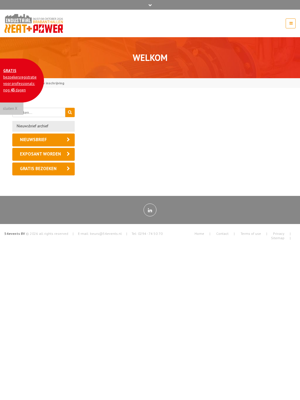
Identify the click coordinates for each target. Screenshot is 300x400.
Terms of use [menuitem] (251, 233)
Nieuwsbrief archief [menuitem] (32, 126)
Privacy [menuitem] (278, 233)
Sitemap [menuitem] (277, 238)
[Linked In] (150, 210)
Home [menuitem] (199, 233)
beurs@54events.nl (106, 233)
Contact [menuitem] (222, 233)
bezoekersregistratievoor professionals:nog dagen (20, 80)
